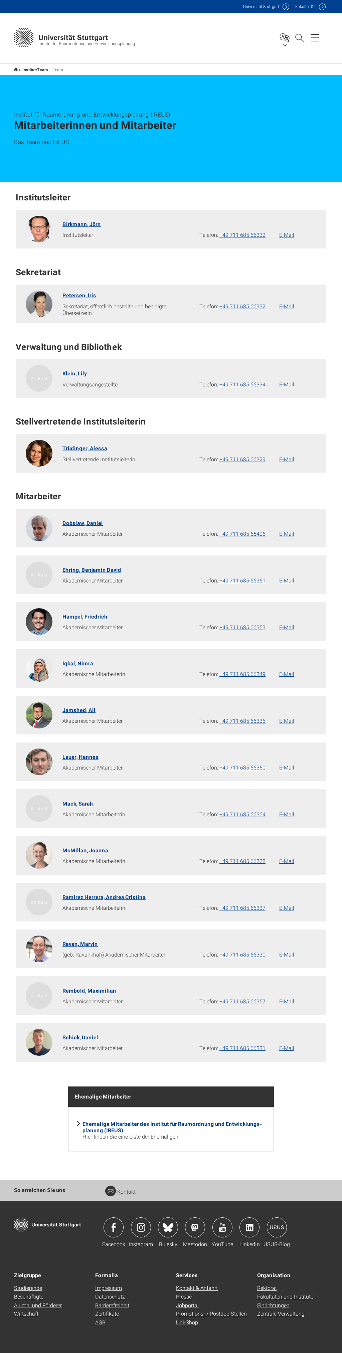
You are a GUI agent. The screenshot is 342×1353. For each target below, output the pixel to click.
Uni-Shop (187, 1322)
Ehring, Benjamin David (91, 569)
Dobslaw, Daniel (82, 522)
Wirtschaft (26, 1313)
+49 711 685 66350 (242, 767)
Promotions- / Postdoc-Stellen (211, 1313)
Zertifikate (107, 1313)
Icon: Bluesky (168, 1227)
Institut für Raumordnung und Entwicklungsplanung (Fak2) (16, 69)
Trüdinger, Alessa (84, 448)
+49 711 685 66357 (242, 1001)
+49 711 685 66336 (242, 720)
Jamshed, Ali (79, 709)
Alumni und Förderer (38, 1305)
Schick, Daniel (80, 1037)
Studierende (28, 1287)
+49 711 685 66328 (242, 860)
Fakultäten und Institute (285, 1296)
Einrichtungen (273, 1305)
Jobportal (187, 1305)
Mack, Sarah (77, 803)
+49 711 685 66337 (242, 907)
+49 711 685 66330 (242, 954)
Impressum (108, 1287)
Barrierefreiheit (112, 1305)
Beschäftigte (28, 1296)
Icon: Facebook (114, 1227)
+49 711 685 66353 (242, 627)
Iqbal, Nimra (77, 663)
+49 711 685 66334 (242, 384)
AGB (100, 1322)
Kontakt (126, 1191)
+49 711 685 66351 (242, 580)
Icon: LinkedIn (249, 1227)
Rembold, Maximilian (89, 990)
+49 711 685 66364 (242, 814)
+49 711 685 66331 (242, 1047)
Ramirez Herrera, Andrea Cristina (104, 896)
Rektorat (267, 1287)
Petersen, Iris (79, 295)
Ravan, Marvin (80, 943)
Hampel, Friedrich (85, 616)
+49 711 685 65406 (242, 533)
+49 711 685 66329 (242, 459)
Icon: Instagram (141, 1227)
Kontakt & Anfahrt (197, 1287)
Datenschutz (110, 1296)
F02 (305, 6)
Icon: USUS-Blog (277, 1227)
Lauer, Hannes (80, 756)
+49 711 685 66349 (242, 673)
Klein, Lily (74, 373)
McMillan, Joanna (85, 850)
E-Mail (286, 234)
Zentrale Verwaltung (281, 1313)
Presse (184, 1296)
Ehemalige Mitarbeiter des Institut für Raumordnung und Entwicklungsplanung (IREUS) (172, 1127)
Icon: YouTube (222, 1227)
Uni (261, 6)
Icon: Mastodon (195, 1227)
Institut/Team (35, 69)
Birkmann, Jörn (81, 223)
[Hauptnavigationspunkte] (315, 37)
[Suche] (299, 37)
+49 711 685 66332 (242, 234)
